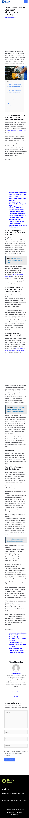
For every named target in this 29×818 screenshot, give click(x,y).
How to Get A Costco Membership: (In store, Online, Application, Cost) (18, 225)
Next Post (16, 696)
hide (14, 81)
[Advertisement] (14, 35)
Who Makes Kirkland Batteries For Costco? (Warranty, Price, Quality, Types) (18, 194)
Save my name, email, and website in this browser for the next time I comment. (16, 753)
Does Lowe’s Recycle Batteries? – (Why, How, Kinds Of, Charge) (17, 204)
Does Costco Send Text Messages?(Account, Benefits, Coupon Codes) (16, 219)
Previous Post (16, 691)
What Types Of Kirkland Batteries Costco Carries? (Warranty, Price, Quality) (16, 209)
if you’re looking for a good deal (16, 130)
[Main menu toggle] (26, 1)
